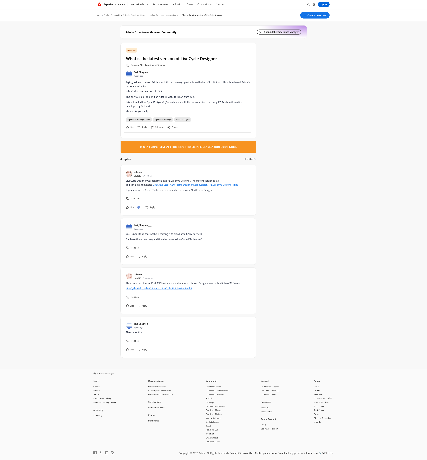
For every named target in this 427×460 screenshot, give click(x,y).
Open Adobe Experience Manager (281, 32)
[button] (315, 15)
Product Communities (113, 15)
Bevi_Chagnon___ (142, 72)
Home (98, 15)
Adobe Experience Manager (136, 15)
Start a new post (210, 146)
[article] (187, 190)
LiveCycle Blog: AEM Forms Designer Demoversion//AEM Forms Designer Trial (195, 184)
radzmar (138, 172)
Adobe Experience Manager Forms (164, 15)
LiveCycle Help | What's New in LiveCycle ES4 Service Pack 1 (159, 288)
